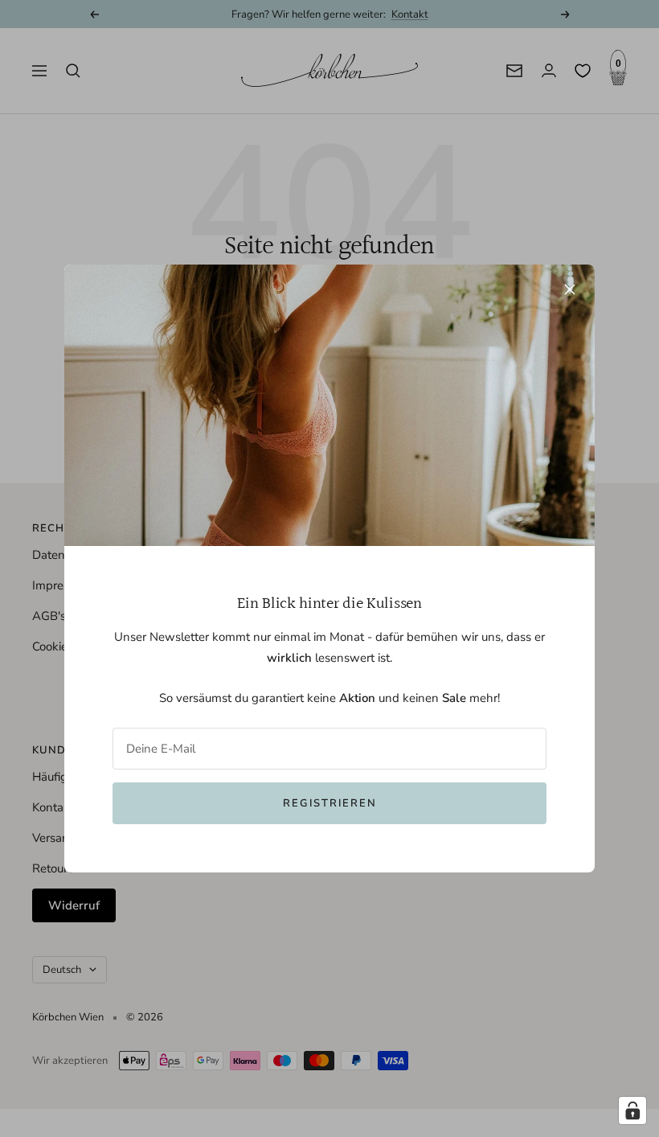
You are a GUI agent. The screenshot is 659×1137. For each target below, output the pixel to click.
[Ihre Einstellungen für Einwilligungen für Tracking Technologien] (632, 1110)
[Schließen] (569, 289)
